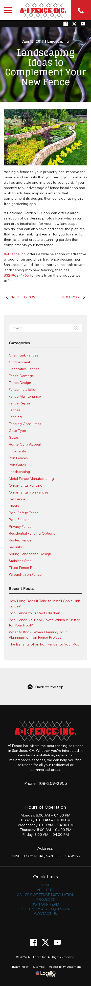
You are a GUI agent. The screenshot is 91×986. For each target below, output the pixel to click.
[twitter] (74, 24)
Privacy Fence (20, 526)
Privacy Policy (19, 966)
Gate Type (17, 431)
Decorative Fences (24, 369)
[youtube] (57, 942)
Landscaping (58, 41)
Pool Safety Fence (24, 513)
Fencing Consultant (25, 424)
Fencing (15, 417)
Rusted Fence (20, 540)
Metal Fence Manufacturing (31, 479)
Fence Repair (19, 403)
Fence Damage (21, 376)
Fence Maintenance (25, 396)
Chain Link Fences (23, 355)
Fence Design (20, 383)
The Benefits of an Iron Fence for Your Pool (44, 644)
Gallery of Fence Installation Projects (45, 897)
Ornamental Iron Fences (29, 492)
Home (45, 885)
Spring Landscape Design (30, 554)
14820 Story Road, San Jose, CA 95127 (45, 856)
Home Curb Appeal (25, 444)
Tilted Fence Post (23, 568)
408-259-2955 (52, 783)
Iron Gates (17, 465)
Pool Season (19, 520)
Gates (14, 437)
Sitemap (38, 966)
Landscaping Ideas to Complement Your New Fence (45, 67)
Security (15, 547)
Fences (14, 410)
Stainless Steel (20, 561)
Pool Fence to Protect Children (34, 613)
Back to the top (49, 687)
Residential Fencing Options (32, 533)
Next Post (71, 297)
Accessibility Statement (65, 966)
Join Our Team (45, 904)
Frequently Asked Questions (45, 909)
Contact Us (45, 914)
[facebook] (33, 942)
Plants (14, 506)
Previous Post (23, 297)
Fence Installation (23, 389)
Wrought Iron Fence (25, 574)
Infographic (18, 451)
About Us (45, 890)
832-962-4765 (16, 275)
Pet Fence (17, 499)
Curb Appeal (19, 362)
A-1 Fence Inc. (15, 254)
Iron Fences (18, 458)
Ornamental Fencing (25, 485)
